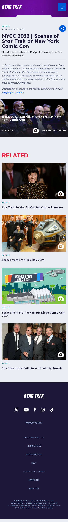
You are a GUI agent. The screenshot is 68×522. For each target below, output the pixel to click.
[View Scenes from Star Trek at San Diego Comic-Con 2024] (34, 286)
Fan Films (34, 480)
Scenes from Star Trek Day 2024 (23, 259)
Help (33, 463)
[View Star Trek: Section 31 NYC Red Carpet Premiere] (34, 181)
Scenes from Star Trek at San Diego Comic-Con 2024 (33, 314)
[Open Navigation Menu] (62, 7)
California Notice (34, 437)
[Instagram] (43, 410)
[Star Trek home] (34, 396)
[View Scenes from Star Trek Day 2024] (34, 233)
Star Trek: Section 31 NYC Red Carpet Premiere (32, 207)
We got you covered (12, 92)
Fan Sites (34, 488)
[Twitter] (16, 410)
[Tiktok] (52, 410)
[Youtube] (26, 410)
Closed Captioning (34, 471)
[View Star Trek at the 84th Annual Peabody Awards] (34, 341)
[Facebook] (35, 410)
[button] (12, 7)
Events (6, 26)
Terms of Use (34, 446)
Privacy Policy (34, 423)
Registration (33, 454)
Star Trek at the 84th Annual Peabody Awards (32, 368)
